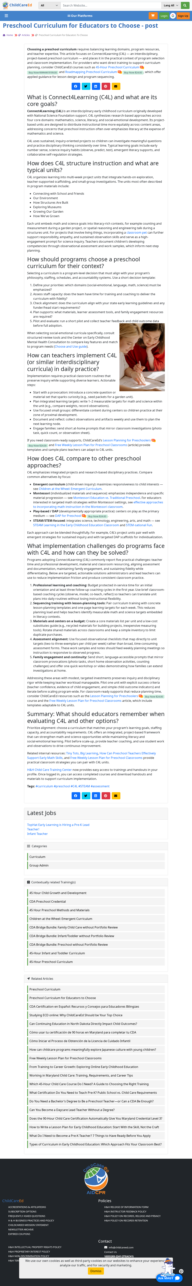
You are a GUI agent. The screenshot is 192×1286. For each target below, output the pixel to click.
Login (164, 16)
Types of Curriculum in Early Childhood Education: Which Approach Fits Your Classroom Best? (95, 1144)
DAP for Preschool (68, 516)
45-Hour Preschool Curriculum (117, 67)
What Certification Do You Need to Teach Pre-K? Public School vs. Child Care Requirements (93, 1093)
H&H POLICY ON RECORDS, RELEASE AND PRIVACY (132, 1216)
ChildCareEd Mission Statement (28, 1225)
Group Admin (39, 865)
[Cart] (153, 15)
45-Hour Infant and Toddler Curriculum (57, 953)
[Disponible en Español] (142, 67)
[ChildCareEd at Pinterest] (181, 1271)
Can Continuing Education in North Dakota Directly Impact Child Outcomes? (83, 1024)
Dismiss (95, 1271)
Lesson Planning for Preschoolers (127, 440)
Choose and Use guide (71, 346)
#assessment (100, 786)
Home (9, 35)
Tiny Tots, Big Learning (82, 753)
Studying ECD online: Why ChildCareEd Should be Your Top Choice (75, 1015)
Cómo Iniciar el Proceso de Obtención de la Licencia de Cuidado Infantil (79, 1041)
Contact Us (110, 1252)
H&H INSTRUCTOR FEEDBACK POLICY (125, 1211)
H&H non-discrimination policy (28, 1256)
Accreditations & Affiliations (27, 1207)
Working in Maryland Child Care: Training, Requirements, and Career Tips (81, 1075)
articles (25, 35)
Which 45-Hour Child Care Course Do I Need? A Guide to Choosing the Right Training (89, 1084)
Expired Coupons (19, 1234)
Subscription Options (22, 1211)
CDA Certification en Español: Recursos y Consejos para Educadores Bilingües (84, 1006)
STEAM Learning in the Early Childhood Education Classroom (76, 525)
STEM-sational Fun (139, 525)
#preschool (62, 786)
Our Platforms (81, 16)
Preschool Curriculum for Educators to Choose (62, 998)
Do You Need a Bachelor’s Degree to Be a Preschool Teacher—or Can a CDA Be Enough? (91, 1101)
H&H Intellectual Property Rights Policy (34, 1247)
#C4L (74, 786)
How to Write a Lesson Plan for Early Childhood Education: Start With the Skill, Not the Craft (94, 1127)
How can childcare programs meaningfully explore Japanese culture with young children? (92, 1050)
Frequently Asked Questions (26, 1216)
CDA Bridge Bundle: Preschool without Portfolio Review (68, 945)
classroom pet (137, 232)
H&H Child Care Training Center (49, 770)
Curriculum (37, 857)
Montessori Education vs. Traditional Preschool (106, 498)
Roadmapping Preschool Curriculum (91, 72)
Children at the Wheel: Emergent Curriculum (70, 489)
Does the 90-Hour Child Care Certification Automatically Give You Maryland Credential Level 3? (95, 1118)
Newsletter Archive (21, 1229)
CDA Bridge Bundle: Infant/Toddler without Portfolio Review (71, 936)
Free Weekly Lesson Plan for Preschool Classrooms (91, 445)
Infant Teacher (37, 834)
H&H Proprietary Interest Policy (29, 1251)
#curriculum (44, 786)
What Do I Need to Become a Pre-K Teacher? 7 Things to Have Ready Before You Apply (90, 1136)
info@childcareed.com (121, 1247)
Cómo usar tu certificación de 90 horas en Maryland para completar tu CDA (82, 1032)
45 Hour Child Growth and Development (57, 893)
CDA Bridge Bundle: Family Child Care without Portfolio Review (73, 927)
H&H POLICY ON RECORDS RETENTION (126, 1220)
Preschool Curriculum (44, 989)
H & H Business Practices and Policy (31, 1220)
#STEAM (84, 786)
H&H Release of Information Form (126, 1207)
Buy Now (43, 72)
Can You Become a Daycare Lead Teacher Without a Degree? (72, 1110)
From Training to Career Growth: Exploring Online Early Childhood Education (83, 1067)
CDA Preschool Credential (47, 901)
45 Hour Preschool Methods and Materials (59, 910)
